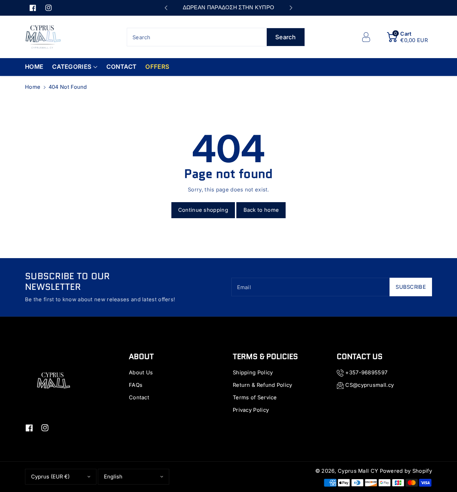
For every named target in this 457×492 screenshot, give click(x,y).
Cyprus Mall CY (358, 471)
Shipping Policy (253, 372)
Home (32, 87)
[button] (407, 37)
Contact (139, 397)
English (113, 476)
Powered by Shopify (406, 471)
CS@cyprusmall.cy (369, 385)
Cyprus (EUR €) (50, 476)
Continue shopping (203, 210)
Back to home (261, 210)
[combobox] (216, 37)
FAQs (135, 385)
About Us (141, 372)
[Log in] (366, 37)
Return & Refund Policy (262, 385)
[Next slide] (291, 8)
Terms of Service (255, 397)
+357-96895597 (366, 372)
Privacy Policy (251, 410)
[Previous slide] (166, 8)
